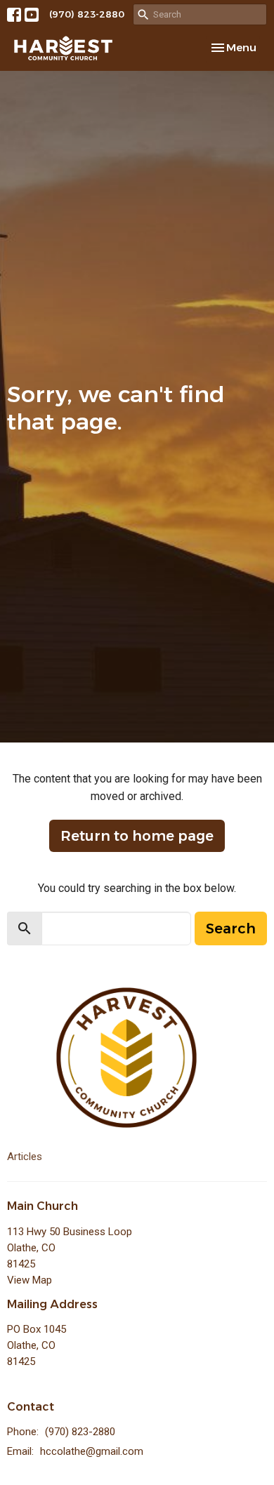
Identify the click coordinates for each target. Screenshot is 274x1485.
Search (231, 928)
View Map (29, 1280)
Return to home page (137, 835)
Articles (24, 1156)
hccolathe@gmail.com (91, 1451)
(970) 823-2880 (86, 14)
